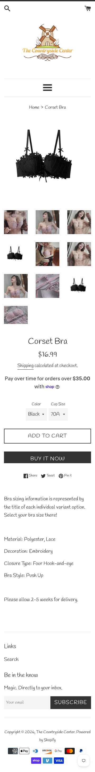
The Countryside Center (55, 732)
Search (11, 659)
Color (36, 404)
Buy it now (47, 458)
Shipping (25, 365)
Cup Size (58, 404)
